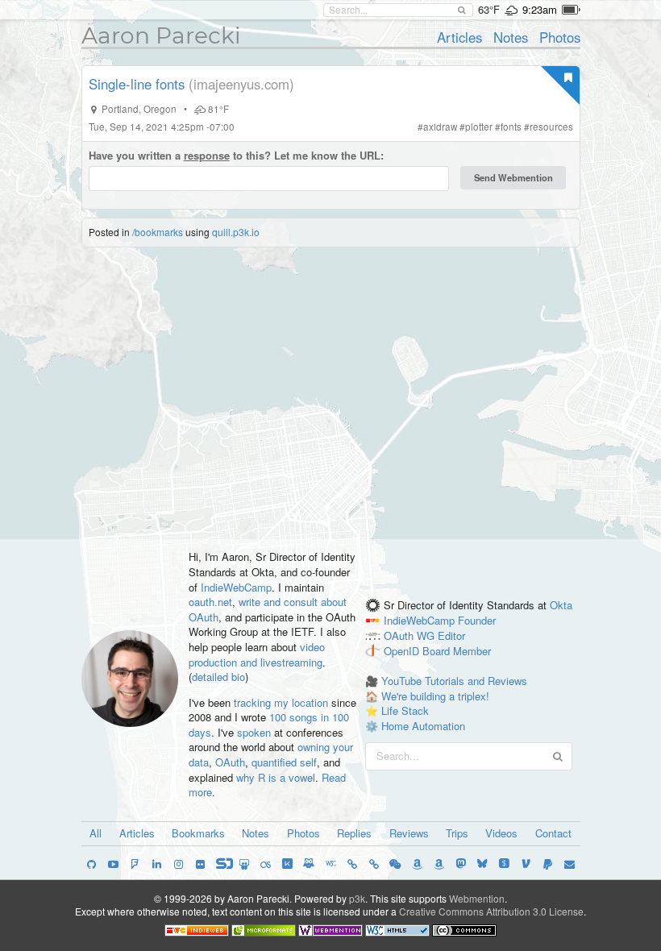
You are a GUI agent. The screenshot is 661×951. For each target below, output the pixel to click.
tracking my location (281, 702)
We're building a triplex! (435, 696)
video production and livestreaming (257, 654)
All (95, 833)
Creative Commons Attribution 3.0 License (491, 911)
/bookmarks (157, 232)
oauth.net (210, 601)
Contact (553, 833)
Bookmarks (198, 833)
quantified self (284, 762)
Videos (501, 833)
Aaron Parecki (161, 35)
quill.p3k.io (236, 232)
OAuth (230, 762)
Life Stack (405, 710)
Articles (459, 37)
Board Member (456, 650)
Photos (559, 37)
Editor (451, 635)
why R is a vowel (275, 777)
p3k (357, 898)
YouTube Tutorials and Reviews (454, 680)
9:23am (539, 9)
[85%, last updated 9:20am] (571, 10)
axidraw (440, 126)
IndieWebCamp (236, 587)
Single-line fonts (137, 83)
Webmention (477, 898)
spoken (254, 732)
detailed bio (218, 676)
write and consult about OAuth (268, 609)
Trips (457, 833)
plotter (479, 126)
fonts (511, 126)
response (207, 155)
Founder (477, 620)
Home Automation (423, 725)
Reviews (409, 833)
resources (551, 126)
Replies (354, 833)
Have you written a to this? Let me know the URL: (236, 155)
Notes (510, 37)
